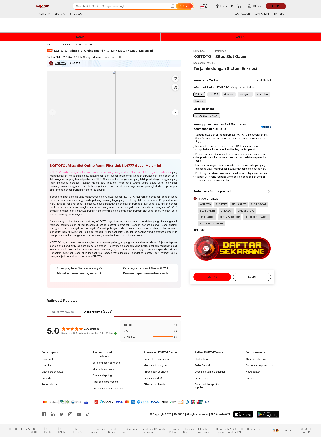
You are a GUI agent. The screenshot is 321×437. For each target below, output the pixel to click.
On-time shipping (102, 375)
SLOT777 (25, 429)
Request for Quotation (156, 359)
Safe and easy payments (106, 362)
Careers (250, 378)
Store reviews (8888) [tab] (97, 311)
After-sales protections (105, 381)
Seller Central (202, 365)
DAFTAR (240, 36)
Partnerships (202, 378)
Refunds (46, 378)
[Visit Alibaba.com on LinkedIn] (52, 414)
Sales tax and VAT (154, 378)
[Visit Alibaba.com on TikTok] (87, 414)
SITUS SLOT (35, 430)
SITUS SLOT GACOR (308, 430)
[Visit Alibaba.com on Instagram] (70, 414)
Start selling (201, 359)
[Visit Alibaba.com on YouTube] (79, 414)
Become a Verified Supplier (210, 371)
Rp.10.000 (107, 57)
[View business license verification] (271, 430)
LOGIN (80, 36)
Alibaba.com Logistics (156, 371)
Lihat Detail (263, 80)
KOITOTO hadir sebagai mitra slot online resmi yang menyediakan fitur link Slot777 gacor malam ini (110, 172)
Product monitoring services (108, 388)
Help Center (48, 359)
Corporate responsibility (259, 365)
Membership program (156, 365)
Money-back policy (103, 369)
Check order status (52, 371)
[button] (172, 6)
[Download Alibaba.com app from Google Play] (268, 414)
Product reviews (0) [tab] (61, 312)
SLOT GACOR (85, 44)
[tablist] (114, 311)
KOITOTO (51, 44)
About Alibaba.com (256, 359)
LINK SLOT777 (67, 44)
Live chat (47, 365)
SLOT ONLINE (62, 430)
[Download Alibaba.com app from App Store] (243, 414)
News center (253, 371)
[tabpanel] (114, 331)
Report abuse (49, 384)
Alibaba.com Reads (154, 384)
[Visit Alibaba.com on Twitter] (61, 414)
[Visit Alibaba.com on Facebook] (44, 414)
